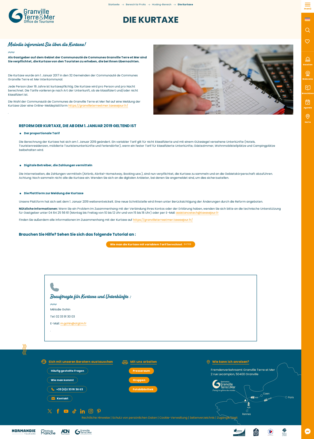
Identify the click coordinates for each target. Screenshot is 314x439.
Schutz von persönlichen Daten (134, 418)
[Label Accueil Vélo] (256, 432)
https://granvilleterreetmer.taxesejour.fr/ (98, 105)
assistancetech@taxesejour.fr (197, 213)
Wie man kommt (62, 380)
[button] (307, 30)
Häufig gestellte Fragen (67, 371)
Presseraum (141, 371)
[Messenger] (307, 431)
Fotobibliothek (143, 389)
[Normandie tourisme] (23, 432)
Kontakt (62, 398)
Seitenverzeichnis (202, 418)
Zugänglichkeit (227, 418)
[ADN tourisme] (65, 432)
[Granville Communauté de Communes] (83, 432)
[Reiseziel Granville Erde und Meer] (32, 16)
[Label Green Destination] (239, 432)
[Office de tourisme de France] (284, 432)
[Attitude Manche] (48, 432)
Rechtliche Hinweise (96, 418)
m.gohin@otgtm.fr (73, 323)
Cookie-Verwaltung (173, 418)
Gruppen (139, 380)
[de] (308, 19)
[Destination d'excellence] (270, 432)
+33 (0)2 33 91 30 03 (69, 389)
